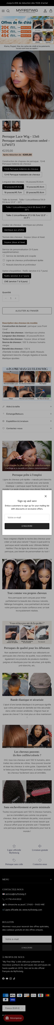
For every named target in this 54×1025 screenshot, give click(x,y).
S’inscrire (27, 526)
